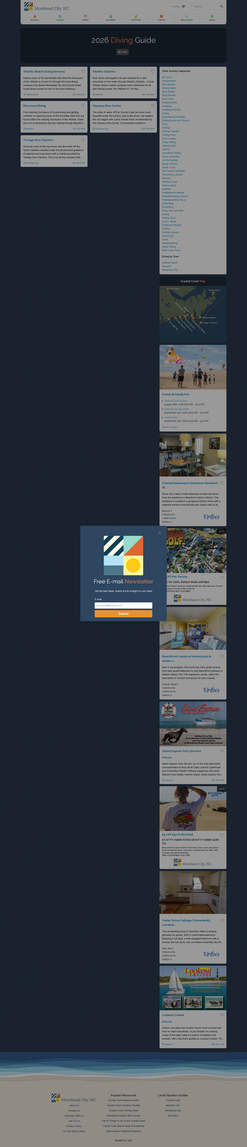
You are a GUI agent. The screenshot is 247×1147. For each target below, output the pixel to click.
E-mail (98, 599)
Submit (124, 614)
